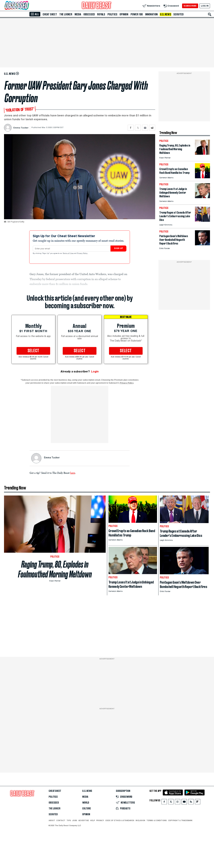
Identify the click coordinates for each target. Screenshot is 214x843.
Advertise (83, 820)
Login (95, 371)
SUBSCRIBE (190, 6)
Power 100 (137, 14)
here (72, 472)
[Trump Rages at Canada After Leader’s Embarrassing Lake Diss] (202, 220)
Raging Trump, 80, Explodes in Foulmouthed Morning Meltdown (55, 569)
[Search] (209, 14)
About (52, 820)
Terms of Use (68, 253)
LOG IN (204, 6)
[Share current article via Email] (145, 128)
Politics (112, 14)
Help (92, 820)
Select (33, 351)
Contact (60, 820)
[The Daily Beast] (97, 6)
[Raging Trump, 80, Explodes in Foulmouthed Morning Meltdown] (202, 153)
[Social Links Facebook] (164, 802)
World (85, 802)
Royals (101, 14)
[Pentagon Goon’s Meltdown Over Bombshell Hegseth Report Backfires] (202, 244)
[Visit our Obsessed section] (27, 6)
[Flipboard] (197, 802)
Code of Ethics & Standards (119, 820)
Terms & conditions (156, 820)
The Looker (65, 14)
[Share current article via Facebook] (131, 128)
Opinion (124, 14)
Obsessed (89, 14)
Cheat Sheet (50, 14)
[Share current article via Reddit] (152, 128)
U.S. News (165, 14)
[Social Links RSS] (191, 802)
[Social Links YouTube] (184, 802)
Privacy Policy (82, 253)
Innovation (151, 14)
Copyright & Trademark (180, 820)
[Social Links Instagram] (177, 802)
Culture (86, 808)
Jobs (74, 820)
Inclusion (140, 820)
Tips (69, 820)
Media (78, 14)
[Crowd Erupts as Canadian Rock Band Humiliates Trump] (202, 177)
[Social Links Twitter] (171, 802)
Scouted (178, 14)
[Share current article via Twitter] (138, 128)
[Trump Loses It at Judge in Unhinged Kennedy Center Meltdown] (202, 197)
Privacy (100, 820)
